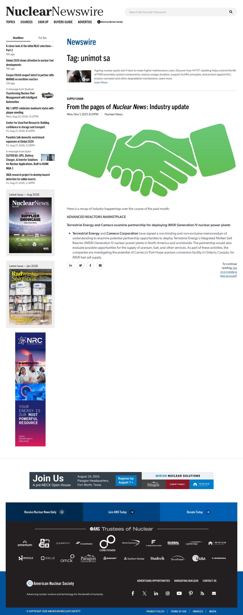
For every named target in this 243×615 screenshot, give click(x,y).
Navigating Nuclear (186, 580)
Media (212, 611)
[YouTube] (179, 593)
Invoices (198, 611)
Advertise (85, 22)
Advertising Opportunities (153, 580)
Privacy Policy (156, 611)
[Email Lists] (213, 593)
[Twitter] (144, 593)
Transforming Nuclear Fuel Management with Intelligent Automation (21, 97)
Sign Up (43, 22)
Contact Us (209, 580)
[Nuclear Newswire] (202, 593)
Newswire (81, 41)
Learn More (101, 82)
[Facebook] (132, 593)
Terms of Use (179, 611)
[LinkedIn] (156, 593)
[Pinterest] (190, 593)
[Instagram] (167, 593)
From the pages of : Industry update (128, 106)
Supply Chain (75, 98)
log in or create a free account (228, 272)
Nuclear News (113, 114)
